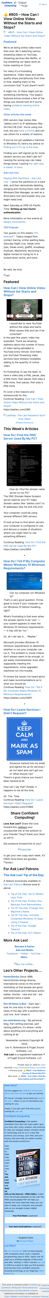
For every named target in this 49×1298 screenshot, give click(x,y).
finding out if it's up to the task (21, 147)
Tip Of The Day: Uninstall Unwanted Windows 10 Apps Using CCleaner (27, 919)
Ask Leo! (41, 1262)
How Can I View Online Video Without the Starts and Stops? (24, 291)
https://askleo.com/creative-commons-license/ (26, 1296)
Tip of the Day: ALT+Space (26, 932)
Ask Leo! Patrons (13, 884)
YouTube (35, 953)
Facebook (12, 953)
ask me (18, 1111)
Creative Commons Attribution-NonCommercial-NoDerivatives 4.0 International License (19, 1287)
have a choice (27, 130)
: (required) (25, 1226)
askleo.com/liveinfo (14, 221)
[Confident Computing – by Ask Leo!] (15, 4)
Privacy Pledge (26, 1241)
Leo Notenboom (15, 1251)
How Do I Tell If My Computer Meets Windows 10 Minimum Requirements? (24, 564)
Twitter (24, 953)
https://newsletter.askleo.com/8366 (29, 1067)
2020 (43, 1065)
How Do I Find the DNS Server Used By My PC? (20, 436)
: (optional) (25, 1216)
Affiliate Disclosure (24, 422)
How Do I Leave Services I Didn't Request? (22, 711)
